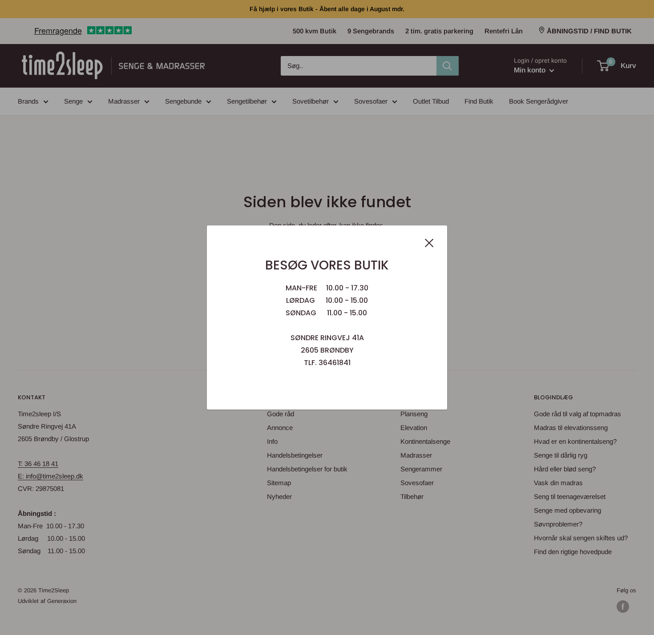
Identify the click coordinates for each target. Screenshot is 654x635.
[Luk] (429, 242)
